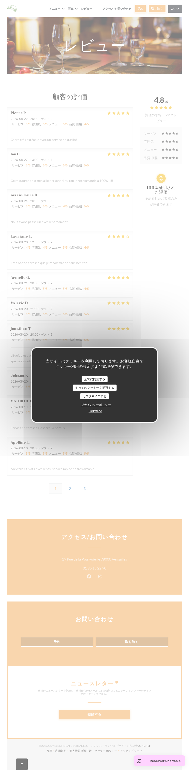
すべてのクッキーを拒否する (94, 387)
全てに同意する (94, 379)
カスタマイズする (94, 396)
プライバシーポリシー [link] (96, 405)
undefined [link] (95, 411)
